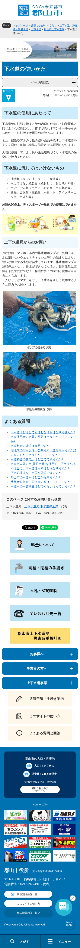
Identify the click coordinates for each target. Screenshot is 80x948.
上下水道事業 (37, 683)
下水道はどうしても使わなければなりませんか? (43, 432)
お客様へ (37, 654)
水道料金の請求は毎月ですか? (31, 446)
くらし (53, 25)
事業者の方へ (37, 668)
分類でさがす (38, 25)
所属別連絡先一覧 (27, 894)
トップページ (20, 25)
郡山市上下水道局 (54, 29)
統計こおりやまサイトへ (40, 789)
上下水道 (36, 29)
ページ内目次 (40, 82)
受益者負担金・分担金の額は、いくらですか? (41, 482)
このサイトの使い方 (28, 903)
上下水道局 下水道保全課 (41, 506)
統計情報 (51, 781)
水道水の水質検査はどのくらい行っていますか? (43, 486)
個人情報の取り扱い (28, 912)
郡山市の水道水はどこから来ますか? (35, 477)
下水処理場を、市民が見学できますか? (37, 473)
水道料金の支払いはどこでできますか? (37, 459)
